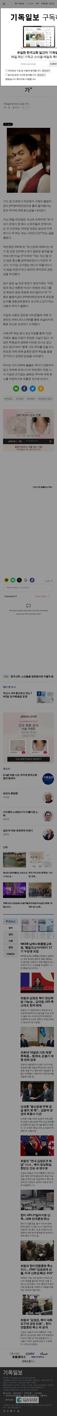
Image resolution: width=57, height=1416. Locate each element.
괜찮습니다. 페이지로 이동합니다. (20, 79)
